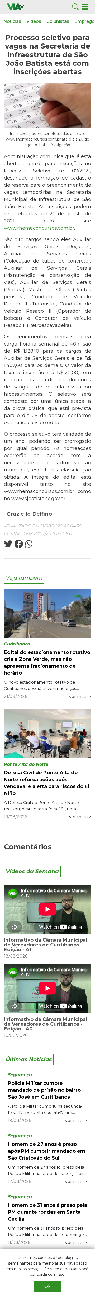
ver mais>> (80, 696)
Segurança (20, 1074)
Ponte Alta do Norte (26, 764)
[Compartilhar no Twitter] (8, 545)
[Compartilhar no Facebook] (18, 545)
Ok (47, 1286)
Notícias (12, 21)
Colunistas (57, 21)
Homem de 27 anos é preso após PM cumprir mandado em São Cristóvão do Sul (46, 1151)
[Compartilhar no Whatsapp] (28, 545)
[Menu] (85, 6)
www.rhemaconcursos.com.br (39, 228)
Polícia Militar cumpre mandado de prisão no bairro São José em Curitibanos (44, 1090)
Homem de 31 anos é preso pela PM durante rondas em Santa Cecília (47, 1212)
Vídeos (33, 21)
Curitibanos (17, 643)
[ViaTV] (15, 6)
